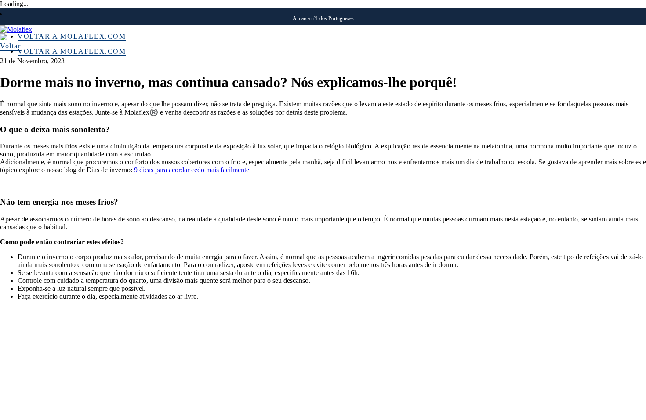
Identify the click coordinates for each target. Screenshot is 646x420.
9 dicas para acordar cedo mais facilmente (191, 170)
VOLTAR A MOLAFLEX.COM (72, 36)
